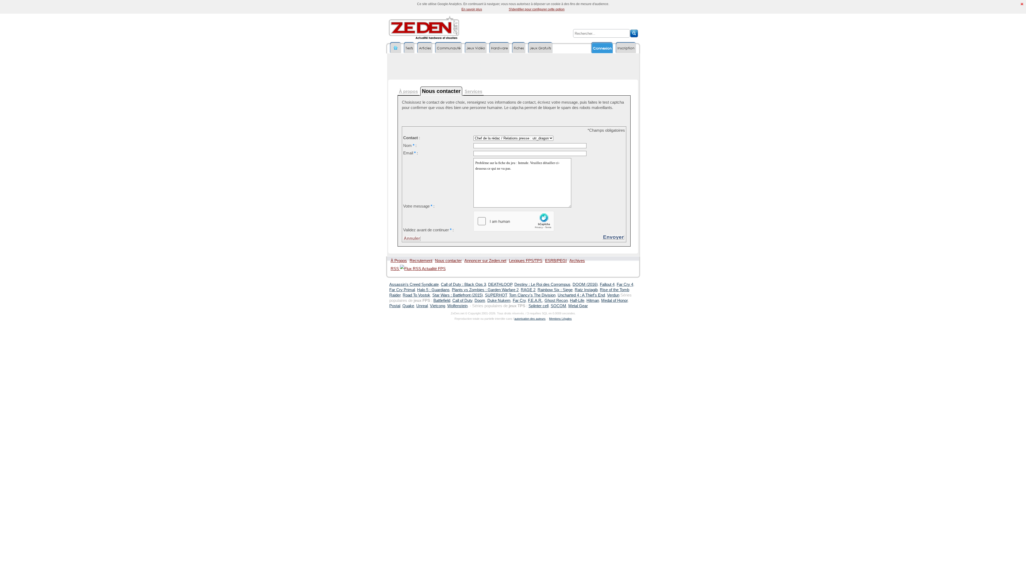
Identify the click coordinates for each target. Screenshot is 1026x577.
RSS (395, 269)
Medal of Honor (614, 300)
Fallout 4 (607, 284)
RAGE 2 (528, 290)
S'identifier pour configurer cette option (537, 9)
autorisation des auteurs (530, 318)
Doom (480, 300)
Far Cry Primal (402, 290)
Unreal (422, 306)
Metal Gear (578, 306)
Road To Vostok (416, 295)
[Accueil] (395, 48)
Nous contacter (448, 261)
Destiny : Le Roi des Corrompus (542, 284)
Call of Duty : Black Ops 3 (463, 284)
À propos (408, 91)
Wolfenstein (457, 306)
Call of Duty (462, 300)
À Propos (399, 261)
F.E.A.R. (535, 300)
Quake (408, 306)
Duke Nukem (499, 300)
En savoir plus (471, 9)
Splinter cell (538, 306)
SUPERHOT (496, 295)
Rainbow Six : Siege (555, 290)
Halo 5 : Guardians (433, 290)
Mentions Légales (560, 318)
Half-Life (577, 300)
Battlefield (441, 300)
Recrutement (421, 261)
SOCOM (558, 306)
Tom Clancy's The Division (532, 295)
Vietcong (437, 306)
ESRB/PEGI (556, 261)
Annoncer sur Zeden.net (485, 261)
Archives (577, 261)
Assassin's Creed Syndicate (414, 284)
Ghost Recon (556, 300)
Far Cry (519, 300)
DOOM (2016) (585, 284)
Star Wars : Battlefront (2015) (457, 295)
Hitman (592, 300)
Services (473, 91)
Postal (394, 306)
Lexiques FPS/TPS (525, 261)
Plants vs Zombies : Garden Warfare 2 (485, 290)
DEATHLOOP (500, 284)
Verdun (613, 295)
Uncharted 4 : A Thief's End (581, 295)
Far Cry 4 (625, 284)
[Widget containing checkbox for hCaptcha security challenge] (513, 221)
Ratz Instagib (586, 290)
